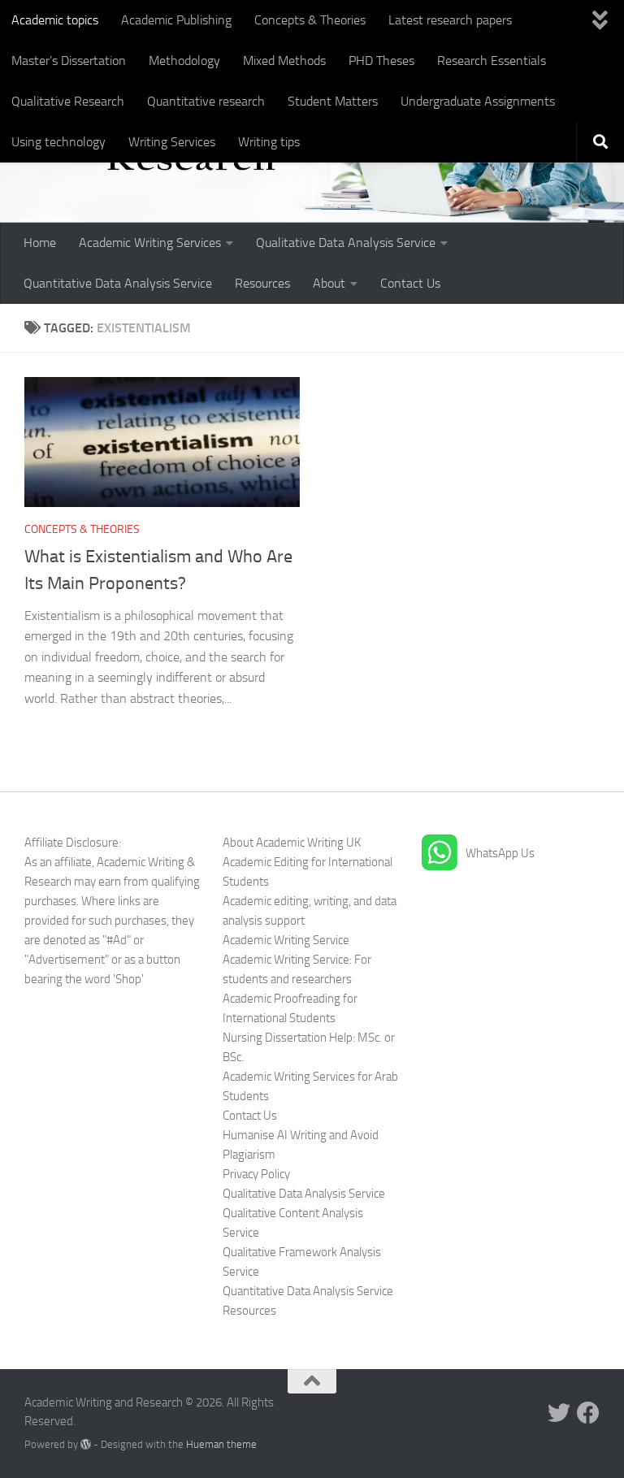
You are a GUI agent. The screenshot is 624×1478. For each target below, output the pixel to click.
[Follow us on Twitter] (559, 1413)
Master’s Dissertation (68, 60)
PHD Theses (381, 60)
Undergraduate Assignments (478, 101)
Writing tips (269, 142)
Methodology (184, 60)
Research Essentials (491, 60)
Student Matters (333, 101)
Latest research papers (450, 20)
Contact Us (410, 283)
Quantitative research (206, 101)
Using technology (58, 142)
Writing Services (171, 142)
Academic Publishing (176, 20)
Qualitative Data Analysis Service (346, 242)
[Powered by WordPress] (85, 1444)
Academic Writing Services (150, 242)
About (329, 283)
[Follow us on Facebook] (588, 1413)
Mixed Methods (284, 60)
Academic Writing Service (286, 940)
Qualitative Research (67, 101)
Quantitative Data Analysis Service (118, 283)
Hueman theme (221, 1444)
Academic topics (54, 20)
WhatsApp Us (500, 853)
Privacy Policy (256, 1174)
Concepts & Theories (310, 20)
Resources (262, 283)
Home (40, 242)
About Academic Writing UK (292, 842)
